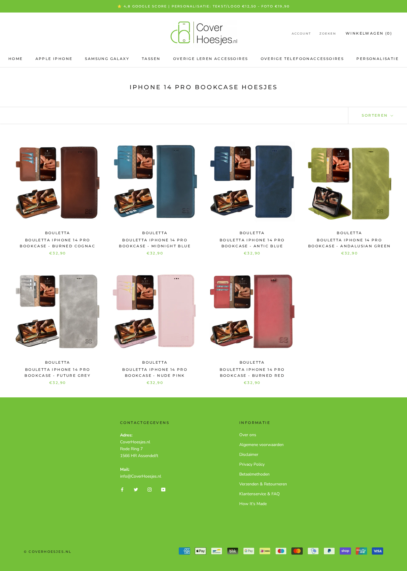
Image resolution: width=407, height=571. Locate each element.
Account (301, 34)
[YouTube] (163, 489)
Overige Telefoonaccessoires (302, 58)
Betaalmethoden (254, 474)
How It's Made (253, 504)
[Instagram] (149, 489)
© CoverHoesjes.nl (48, 552)
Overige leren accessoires (210, 58)
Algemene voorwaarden (261, 444)
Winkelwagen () (369, 33)
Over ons (247, 435)
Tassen (151, 58)
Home (15, 58)
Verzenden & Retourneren (263, 484)
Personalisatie (377, 58)
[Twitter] (136, 489)
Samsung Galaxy (107, 58)
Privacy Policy (252, 464)
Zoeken (327, 34)
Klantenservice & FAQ (259, 494)
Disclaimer (248, 454)
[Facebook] (122, 489)
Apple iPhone (54, 58)
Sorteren (375, 115)
